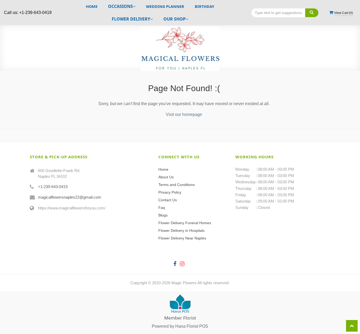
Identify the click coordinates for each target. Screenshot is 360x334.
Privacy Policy (169, 192)
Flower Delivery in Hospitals (181, 230)
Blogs (163, 215)
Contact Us (167, 200)
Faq (161, 207)
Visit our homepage (184, 114)
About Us (166, 177)
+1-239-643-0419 (52, 186)
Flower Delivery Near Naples (182, 238)
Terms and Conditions (176, 185)
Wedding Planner (165, 6)
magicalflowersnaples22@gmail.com (69, 197)
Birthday (204, 6)
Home (92, 6)
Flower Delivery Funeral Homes (184, 223)
